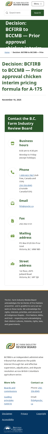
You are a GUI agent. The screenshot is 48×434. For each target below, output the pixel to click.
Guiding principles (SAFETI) (9, 400)
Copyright (41, 413)
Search (37, 12)
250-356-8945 (25, 185)
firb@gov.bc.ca (26, 206)
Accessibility (8, 419)
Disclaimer (7, 413)
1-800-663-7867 (26, 175)
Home (7, 52)
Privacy (24, 413)
